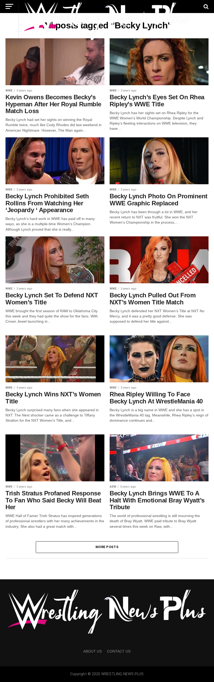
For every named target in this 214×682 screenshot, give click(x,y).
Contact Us (118, 651)
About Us (92, 651)
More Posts (107, 547)
